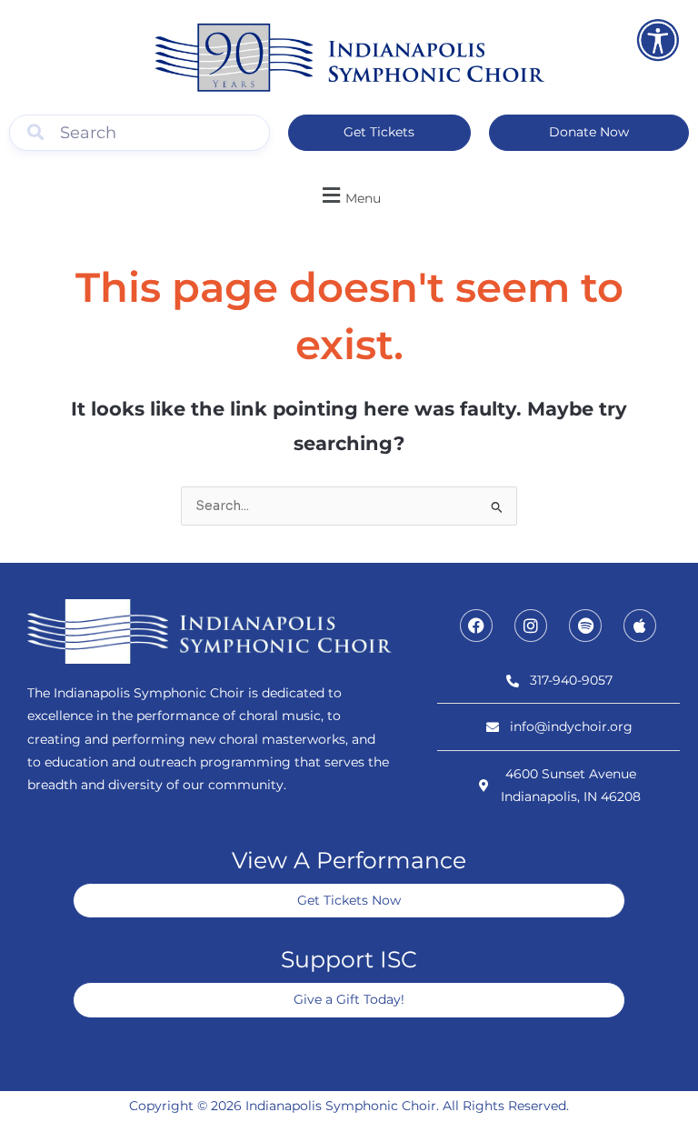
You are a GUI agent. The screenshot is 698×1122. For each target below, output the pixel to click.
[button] (349, 195)
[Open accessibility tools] (658, 40)
